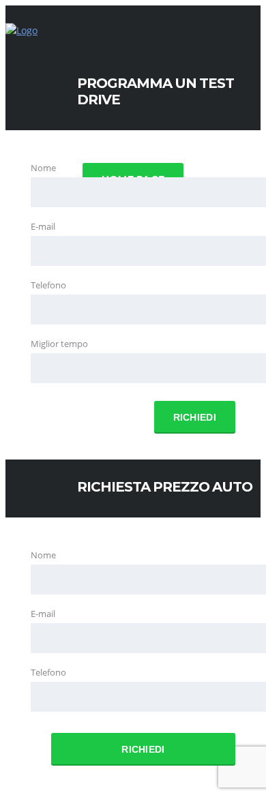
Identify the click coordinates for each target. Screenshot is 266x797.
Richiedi (194, 417)
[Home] (21, 30)
